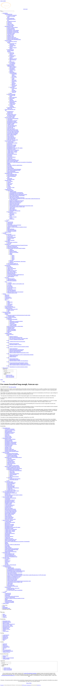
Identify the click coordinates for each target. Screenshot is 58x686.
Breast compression (10, 18)
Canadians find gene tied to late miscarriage (17, 341)
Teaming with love (10, 310)
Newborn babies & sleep (11, 287)
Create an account (7, 667)
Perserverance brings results (14, 203)
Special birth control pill (14, 92)
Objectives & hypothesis (14, 252)
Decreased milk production (10, 533)
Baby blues (9, 266)
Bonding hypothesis (13, 251)
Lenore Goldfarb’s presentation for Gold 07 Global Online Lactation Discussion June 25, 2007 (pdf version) (26, 574)
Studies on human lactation (14, 204)
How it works (12, 471)
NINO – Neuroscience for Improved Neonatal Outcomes (17, 245)
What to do (7, 295)
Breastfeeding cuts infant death (12, 31)
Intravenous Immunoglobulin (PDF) (16, 337)
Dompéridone (9, 223)
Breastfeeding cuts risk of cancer (13, 32)
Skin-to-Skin (9, 23)
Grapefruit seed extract (11, 159)
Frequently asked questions (13, 46)
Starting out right (10, 24)
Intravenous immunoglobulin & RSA (16, 350)
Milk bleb (9, 164)
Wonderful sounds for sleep (12, 292)
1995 (8, 365)
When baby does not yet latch (12, 139)
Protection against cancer (11, 37)
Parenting (4, 233)
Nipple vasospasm (10, 168)
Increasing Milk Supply (11, 482)
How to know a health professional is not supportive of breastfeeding (19, 162)
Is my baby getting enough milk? (13, 131)
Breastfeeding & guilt (11, 146)
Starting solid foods (10, 136)
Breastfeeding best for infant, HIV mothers (14, 147)
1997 (8, 361)
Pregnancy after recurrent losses (15, 351)
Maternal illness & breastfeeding (13, 172)
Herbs (11, 93)
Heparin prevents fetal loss (14, 343)
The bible (9, 186)
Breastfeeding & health (9, 26)
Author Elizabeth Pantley (11, 279)
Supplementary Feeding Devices (13, 103)
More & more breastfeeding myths (10, 179)
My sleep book (10, 286)
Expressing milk (10, 127)
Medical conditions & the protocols (13, 67)
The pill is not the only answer (12, 275)
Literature (9, 182)
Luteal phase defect (8, 297)
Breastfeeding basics (8, 14)
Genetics (6, 314)
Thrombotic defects (10, 328)
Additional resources (8, 189)
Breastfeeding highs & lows (10, 432)
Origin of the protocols (12, 54)
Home (4, 606)
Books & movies (10, 211)
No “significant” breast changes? (12, 63)
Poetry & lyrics (10, 183)
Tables (8, 332)
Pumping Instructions (12, 100)
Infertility (4, 293)
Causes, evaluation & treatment (10, 317)
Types (11, 320)
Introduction (12, 52)
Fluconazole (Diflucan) (11, 157)
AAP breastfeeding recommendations (16, 192)
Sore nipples (9, 166)
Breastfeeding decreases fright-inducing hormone (18, 194)
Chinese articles (12, 207)
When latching (12, 208)
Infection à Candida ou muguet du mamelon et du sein (14, 598)
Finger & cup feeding (11, 128)
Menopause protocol (13, 58)
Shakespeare (9, 184)
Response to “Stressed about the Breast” (17, 200)
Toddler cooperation (10, 240)
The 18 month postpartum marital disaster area (15, 274)
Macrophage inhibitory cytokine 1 (16, 344)
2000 (8, 347)
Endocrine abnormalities (11, 330)
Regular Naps (9, 288)
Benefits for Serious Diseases (12, 27)
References (11, 262)
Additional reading (13, 191)
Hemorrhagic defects (11, 327)
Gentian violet (9, 158)
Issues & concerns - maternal (10, 140)
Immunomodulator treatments (15, 359)
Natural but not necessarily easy (15, 202)
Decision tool (12, 61)
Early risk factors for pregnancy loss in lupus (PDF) (19, 338)
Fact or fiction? (10, 181)
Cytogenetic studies (13, 324)
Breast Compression (13, 97)
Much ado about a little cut (12, 272)
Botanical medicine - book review (13, 213)
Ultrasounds (9, 305)
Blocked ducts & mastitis (11, 144)
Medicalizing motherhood (11, 280)
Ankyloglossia (9, 119)
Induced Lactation (8, 40)
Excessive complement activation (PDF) (17, 339)
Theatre (8, 185)
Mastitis (8, 163)
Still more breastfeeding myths (10, 555)
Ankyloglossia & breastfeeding (12, 118)
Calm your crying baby (11, 235)
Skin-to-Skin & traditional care (12, 247)
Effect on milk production (14, 86)
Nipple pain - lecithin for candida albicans (14, 165)
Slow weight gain (10, 135)
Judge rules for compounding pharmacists (17, 197)
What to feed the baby (11, 138)
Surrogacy (7, 298)
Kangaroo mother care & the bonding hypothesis (11, 115)
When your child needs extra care (9, 491)
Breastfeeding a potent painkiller (13, 30)
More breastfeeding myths (12, 175)
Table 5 (13, 259)
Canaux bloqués (10, 222)
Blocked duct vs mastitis (11, 145)
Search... (2, 11)
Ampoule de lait (10, 221)
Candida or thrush (10, 124)
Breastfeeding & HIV (11, 29)
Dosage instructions (14, 83)
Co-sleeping (9, 282)
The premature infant (11, 116)
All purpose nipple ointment (12, 142)
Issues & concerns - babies (9, 117)
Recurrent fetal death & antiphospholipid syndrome (19, 362)
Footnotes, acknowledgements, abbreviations (18, 261)
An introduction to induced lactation (11, 453)
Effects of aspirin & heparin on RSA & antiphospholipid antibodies (21, 354)
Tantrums (9, 239)
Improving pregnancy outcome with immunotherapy (19, 360)
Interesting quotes (8, 180)
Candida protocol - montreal (12, 150)
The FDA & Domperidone (14, 81)
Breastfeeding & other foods (12, 122)
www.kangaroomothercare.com (13, 264)
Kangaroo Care (7, 244)
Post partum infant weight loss (12, 132)
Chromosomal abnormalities (12, 319)
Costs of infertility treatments (10, 307)
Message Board (5, 367)
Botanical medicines (10, 28)
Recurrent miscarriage (7, 312)
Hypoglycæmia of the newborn (12, 130)
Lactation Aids (12, 104)
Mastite (6, 599)
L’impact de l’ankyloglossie (12, 225)
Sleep (6, 281)
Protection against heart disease (12, 38)
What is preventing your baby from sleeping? (15, 291)
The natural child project (11, 289)
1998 (8, 357)
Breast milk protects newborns (12, 129)
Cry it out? (9, 284)
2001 (8, 345)
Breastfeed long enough (11, 21)
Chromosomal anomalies (14, 322)
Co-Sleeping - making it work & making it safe (15, 283)
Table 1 (13, 255)
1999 (8, 353)
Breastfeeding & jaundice (11, 121)
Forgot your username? (10, 376)
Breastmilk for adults (11, 33)
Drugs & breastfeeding (11, 171)
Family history (12, 323)
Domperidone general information (13, 72)
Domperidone (9, 155)
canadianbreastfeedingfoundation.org (8, 675)
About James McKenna (11, 290)
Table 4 (13, 258)
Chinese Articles (8, 232)
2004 (8, 342)
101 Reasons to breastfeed (12, 15)
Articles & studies (10, 190)
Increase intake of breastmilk (12, 133)
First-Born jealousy (10, 238)
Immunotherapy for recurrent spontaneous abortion (19, 366)
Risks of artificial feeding (11, 134)
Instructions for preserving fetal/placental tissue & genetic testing (18, 315)
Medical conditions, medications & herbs (11, 65)
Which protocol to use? (11, 463)
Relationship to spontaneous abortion (16, 321)
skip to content (3, 0)
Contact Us (5, 617)
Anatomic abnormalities (11, 329)
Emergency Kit (10, 269)
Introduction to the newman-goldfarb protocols (10, 50)
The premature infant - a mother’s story (11, 108)
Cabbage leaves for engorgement (13, 149)
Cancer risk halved (10, 34)
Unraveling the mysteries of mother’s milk (17, 206)
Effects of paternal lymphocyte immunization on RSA (19, 352)
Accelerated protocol (12, 57)
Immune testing (7, 313)
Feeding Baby (7, 241)
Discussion (11, 260)
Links (8, 219)
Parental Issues (7, 265)
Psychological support (9, 306)
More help (4, 615)
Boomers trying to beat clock (12, 309)
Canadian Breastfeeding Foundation (30, 673)
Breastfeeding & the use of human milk (17, 193)
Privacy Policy (29, 683)
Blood (8, 300)
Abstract (11, 249)
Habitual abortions (13, 356)
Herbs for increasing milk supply (13, 160)
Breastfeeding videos (11, 589)
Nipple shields (9, 167)
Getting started (13, 79)
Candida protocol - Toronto (10, 531)
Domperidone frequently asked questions (12, 69)
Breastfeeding (5, 13)
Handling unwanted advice (12, 270)
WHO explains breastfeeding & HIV (13, 170)
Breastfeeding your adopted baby (13, 44)
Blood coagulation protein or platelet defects (15, 326)
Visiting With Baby (10, 276)
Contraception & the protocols (15, 478)
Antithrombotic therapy (14, 355)
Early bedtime (9, 285)
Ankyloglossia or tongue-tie (12, 120)
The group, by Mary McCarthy (10, 564)
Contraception (12, 87)
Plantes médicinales (8, 600)
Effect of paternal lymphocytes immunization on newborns (20, 364)
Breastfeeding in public (11, 148)
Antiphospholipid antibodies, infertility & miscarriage (19, 363)
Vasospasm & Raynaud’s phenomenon (14, 169)
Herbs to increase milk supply (12, 161)
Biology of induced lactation (12, 456)
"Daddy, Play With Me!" (11, 268)
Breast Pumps (12, 98)
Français (6, 220)
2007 (8, 335)
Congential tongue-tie (11, 126)
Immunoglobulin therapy (14, 358)
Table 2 (13, 256)
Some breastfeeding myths (12, 174)
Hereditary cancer (10, 35)
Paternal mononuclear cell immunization (17, 349)
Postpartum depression (11, 273)
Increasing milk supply (11, 94)
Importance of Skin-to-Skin (12, 246)
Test (5, 299)
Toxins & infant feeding (11, 137)
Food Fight (9, 243)
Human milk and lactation (14, 196)
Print (4, 381)
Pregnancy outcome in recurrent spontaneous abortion (19, 346)
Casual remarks (10, 267)
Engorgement (9, 156)
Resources (7, 277)
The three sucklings (10, 25)
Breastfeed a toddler (10, 123)
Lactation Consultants (12, 106)
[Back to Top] (0, 611)
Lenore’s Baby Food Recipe (12, 242)
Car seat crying (10, 236)
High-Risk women (10, 36)
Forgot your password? (10, 377)
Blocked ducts (9, 143)
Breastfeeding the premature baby (10, 112)
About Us (4, 616)
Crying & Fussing (8, 234)
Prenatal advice (7, 296)
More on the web (10, 334)
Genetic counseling (13, 325)
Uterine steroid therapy (14, 348)
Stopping (13, 84)
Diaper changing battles (11, 237)
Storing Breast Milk (13, 101)
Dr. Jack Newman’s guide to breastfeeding (14, 590)
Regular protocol (13, 55)
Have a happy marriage (11, 271)
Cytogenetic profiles (10, 316)
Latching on (9, 22)
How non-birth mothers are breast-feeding (17, 195)
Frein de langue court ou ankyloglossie (14, 224)
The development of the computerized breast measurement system (21, 205)
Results (11, 254)
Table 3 (13, 257)
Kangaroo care (10, 113)
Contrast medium (10, 141)
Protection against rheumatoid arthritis (14, 39)
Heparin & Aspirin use (14, 336)
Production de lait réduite (11, 230)
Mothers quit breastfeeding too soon (16, 201)
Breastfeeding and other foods (15, 210)
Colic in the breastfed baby (12, 125)
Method (11, 253)
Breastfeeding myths (8, 173)
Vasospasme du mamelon (11, 231)
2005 (8, 340)
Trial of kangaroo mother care (12, 263)
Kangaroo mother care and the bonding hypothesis (16, 248)
